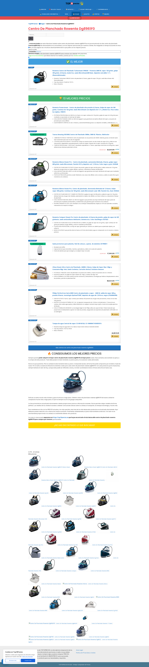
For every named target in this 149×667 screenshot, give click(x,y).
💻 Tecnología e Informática (49, 14)
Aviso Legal (79, 650)
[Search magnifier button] (30, 39)
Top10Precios (32, 24)
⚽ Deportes (69, 9)
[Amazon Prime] (117, 149)
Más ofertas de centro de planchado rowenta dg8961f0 (74, 348)
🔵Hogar (42, 24)
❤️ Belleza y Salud (55, 9)
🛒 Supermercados (102, 9)
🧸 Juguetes (85, 14)
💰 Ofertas (96, 14)
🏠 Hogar (76, 14)
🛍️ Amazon (42, 9)
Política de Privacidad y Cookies (85, 653)
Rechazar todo (12, 660)
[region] (20, 656)
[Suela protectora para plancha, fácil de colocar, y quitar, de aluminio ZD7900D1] (39, 249)
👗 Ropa (65, 14)
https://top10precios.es (60, 417)
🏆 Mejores (105, 14)
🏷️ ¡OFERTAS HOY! (74, 18)
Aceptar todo (28, 660)
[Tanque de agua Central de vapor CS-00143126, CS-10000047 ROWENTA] (39, 330)
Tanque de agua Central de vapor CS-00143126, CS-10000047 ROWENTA (76, 323)
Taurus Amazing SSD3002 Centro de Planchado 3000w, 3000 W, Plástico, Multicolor (80, 134)
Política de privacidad (27, 656)
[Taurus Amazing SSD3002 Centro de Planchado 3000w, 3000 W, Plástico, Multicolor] (39, 141)
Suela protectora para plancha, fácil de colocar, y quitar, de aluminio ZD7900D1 (79, 244)
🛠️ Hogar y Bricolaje (84, 9)
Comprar (116, 86)
